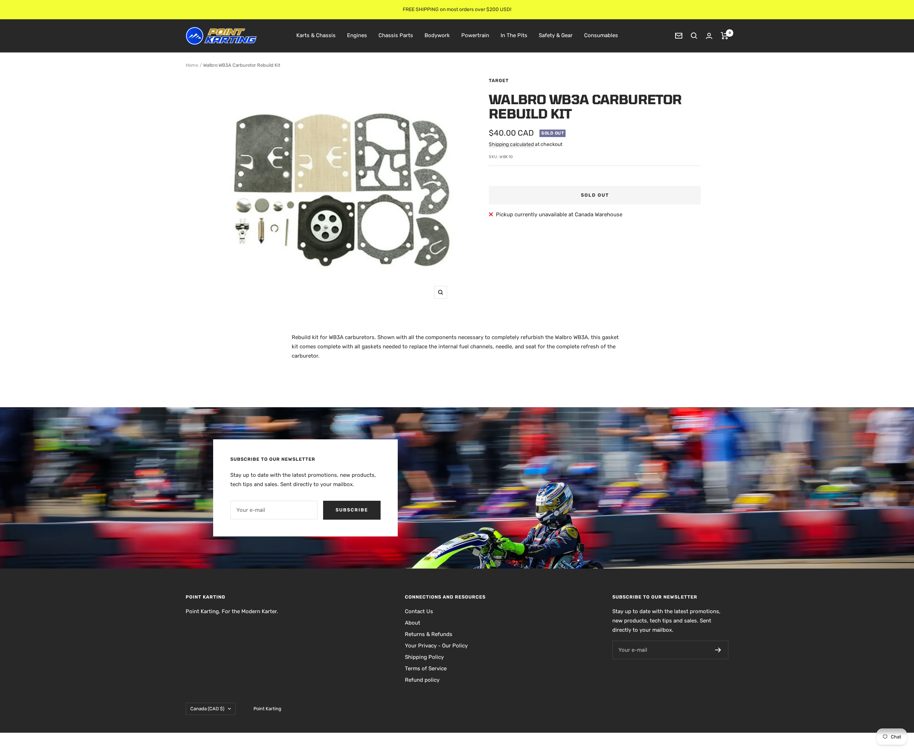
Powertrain (475, 35)
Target (499, 80)
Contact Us (419, 611)
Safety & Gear (556, 35)
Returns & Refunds (428, 634)
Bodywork (437, 35)
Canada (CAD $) (207, 708)
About (412, 623)
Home (192, 65)
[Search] (694, 35)
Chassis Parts (395, 35)
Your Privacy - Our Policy (436, 645)
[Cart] (724, 35)
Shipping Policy (424, 657)
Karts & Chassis (316, 35)
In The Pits (514, 35)
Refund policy (422, 680)
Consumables (601, 35)
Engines (357, 35)
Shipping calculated (511, 144)
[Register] (718, 649)
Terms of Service (426, 668)
